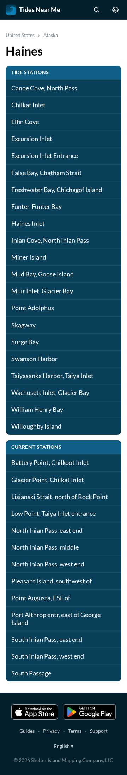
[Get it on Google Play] (90, 712)
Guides (27, 731)
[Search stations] (96, 10)
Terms (74, 731)
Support (99, 731)
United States (20, 35)
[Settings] (115, 10)
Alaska (50, 35)
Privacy (51, 731)
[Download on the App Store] (34, 712)
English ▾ (63, 746)
